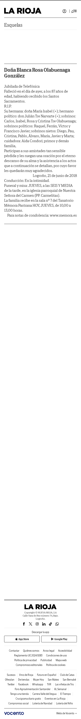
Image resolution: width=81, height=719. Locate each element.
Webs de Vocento (65, 713)
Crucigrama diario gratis (28, 698)
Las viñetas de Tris (64, 684)
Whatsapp (37, 684)
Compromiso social (18, 703)
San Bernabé (69, 679)
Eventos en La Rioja (55, 698)
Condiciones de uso (56, 655)
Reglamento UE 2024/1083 (28, 655)
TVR (49, 684)
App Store (23, 639)
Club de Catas (67, 674)
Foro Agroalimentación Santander (32, 689)
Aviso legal (48, 650)
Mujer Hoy (38, 679)
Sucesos (11, 674)
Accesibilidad (65, 650)
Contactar (14, 650)
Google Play (60, 639)
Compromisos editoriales (29, 665)
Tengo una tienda (19, 693)
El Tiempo (65, 693)
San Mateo (53, 679)
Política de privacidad (25, 660)
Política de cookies (55, 665)
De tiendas (23, 679)
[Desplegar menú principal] (74, 11)
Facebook (23, 684)
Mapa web (61, 660)
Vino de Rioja (26, 674)
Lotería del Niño (64, 703)
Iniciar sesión (64, 11)
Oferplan (9, 679)
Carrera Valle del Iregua (44, 693)
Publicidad (46, 660)
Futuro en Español (46, 674)
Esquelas (13, 25)
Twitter (11, 684)
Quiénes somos (31, 650)
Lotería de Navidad (42, 703)
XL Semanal (60, 689)
